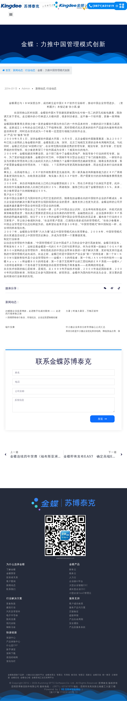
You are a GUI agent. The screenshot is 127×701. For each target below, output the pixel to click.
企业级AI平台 (76, 581)
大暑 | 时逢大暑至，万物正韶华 (82, 311)
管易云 (60, 675)
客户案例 (11, 581)
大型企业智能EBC (78, 585)
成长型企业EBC (77, 589)
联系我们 (11, 589)
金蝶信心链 (25, 678)
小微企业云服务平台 (35, 675)
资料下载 (11, 653)
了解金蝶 (11, 569)
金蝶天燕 (97, 675)
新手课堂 (11, 649)
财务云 (72, 569)
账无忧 (74, 675)
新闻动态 (18, 70)
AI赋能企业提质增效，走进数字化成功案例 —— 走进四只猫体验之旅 (33, 312)
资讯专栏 (11, 661)
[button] (103, 6)
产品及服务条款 (77, 627)
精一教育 (106, 675)
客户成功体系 (76, 603)
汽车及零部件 (13, 611)
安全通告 (74, 623)
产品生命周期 (76, 619)
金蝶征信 (15, 678)
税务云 (72, 573)
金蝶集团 (12, 675)
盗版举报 (74, 615)
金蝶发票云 (50, 675)
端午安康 (10, 327)
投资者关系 (12, 577)
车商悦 (67, 675)
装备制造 (11, 603)
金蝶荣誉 (11, 573)
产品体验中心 (13, 641)
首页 (8, 70)
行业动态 (30, 70)
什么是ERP (12, 645)
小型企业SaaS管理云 (80, 593)
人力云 (72, 577)
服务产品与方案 (77, 607)
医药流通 (11, 619)
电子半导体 (12, 615)
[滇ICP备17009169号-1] (64, 692)
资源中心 (11, 637)
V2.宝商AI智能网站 (71, 689)
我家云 (89, 675)
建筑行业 (11, 607)
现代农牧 (11, 623)
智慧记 (82, 675)
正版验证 (74, 611)
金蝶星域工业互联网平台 (43, 678)
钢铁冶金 (11, 627)
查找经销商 (12, 657)
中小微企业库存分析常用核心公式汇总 (85, 327)
